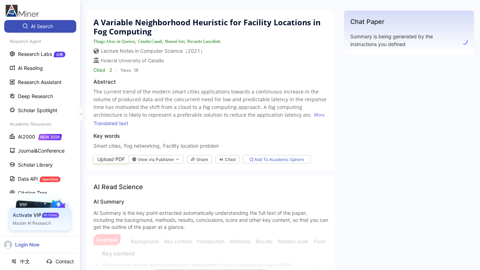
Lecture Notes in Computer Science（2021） (153, 51)
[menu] (40, 130)
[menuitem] (40, 26)
